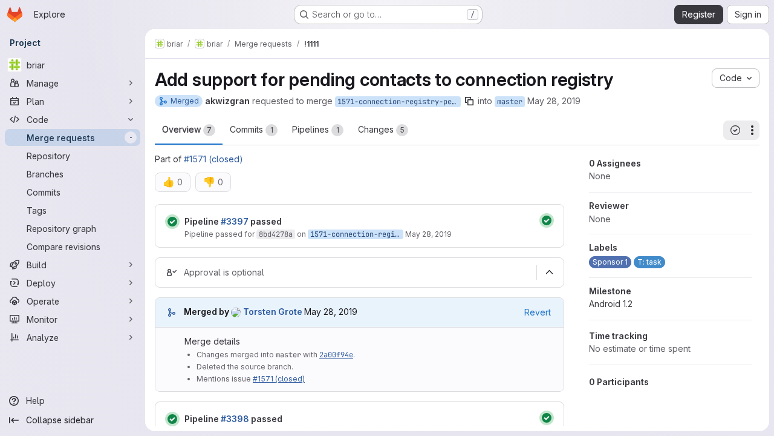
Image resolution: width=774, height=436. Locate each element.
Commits (251, 129)
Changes (381, 129)
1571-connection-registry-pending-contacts (399, 102)
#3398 (235, 419)
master (509, 102)
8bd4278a (276, 234)
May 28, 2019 (553, 101)
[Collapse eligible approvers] (549, 272)
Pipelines (315, 129)
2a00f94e (336, 355)
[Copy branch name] (469, 101)
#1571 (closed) (213, 159)
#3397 (235, 221)
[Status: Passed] (172, 221)
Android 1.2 (611, 304)
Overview (187, 129)
